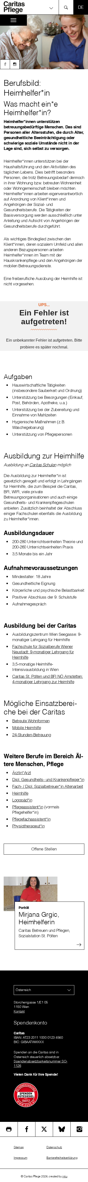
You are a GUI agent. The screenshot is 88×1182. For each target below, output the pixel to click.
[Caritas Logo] (17, 7)
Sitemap (19, 1147)
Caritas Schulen (42, 464)
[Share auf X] (44, 1129)
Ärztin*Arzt (21, 772)
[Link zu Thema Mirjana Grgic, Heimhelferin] (44, 894)
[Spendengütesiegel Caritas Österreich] (26, 1094)
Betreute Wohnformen (31, 720)
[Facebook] (5, 64)
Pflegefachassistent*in (31, 819)
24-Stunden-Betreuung (31, 734)
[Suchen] (67, 7)
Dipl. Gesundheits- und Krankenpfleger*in (48, 779)
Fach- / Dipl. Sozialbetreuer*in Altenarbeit (47, 786)
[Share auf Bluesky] (61, 1129)
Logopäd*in (22, 800)
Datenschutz (54, 1147)
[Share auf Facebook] (26, 1129)
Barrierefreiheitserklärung (61, 1158)
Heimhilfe (20, 793)
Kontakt (19, 1011)
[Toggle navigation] (13, 20)
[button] (43, 7)
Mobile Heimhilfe (26, 727)
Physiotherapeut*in (28, 825)
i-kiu (64, 1176)
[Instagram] (15, 64)
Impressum (20, 1158)
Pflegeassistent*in (27, 806)
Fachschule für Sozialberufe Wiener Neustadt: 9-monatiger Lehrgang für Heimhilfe (43, 652)
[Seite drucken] (9, 1129)
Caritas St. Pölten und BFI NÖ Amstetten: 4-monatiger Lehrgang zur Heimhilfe (47, 679)
